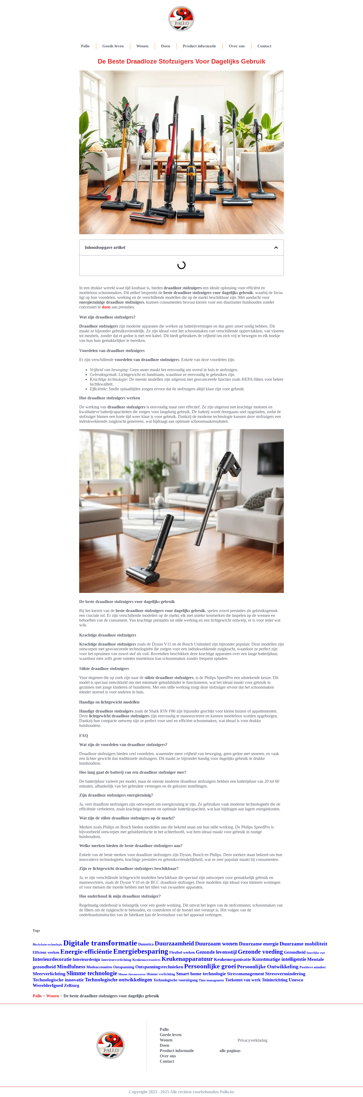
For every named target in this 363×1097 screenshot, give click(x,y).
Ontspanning (123, 967)
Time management (211, 980)
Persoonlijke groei (210, 966)
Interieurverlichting (116, 960)
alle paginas (230, 1050)
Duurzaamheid (174, 943)
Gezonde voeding (260, 951)
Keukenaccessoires (146, 960)
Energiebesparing (140, 951)
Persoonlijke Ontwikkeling (267, 966)
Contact (264, 46)
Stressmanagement (245, 973)
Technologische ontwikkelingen (118, 979)
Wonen (142, 46)
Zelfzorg (71, 985)
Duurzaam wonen (216, 943)
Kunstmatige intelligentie (279, 959)
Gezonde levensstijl (216, 952)
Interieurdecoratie (52, 959)
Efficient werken (46, 952)
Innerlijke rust (316, 952)
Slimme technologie (91, 973)
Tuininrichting (275, 979)
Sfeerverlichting (49, 973)
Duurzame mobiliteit (303, 944)
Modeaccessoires (99, 967)
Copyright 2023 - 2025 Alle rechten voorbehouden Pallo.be (181, 1092)
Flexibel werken (182, 952)
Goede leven (113, 46)
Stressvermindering (285, 973)
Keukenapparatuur (187, 959)
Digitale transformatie (100, 943)
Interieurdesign (86, 959)
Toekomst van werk (243, 980)
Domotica (146, 944)
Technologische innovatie (58, 979)
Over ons (237, 46)
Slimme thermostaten (131, 974)
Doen (165, 46)
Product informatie (199, 46)
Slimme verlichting (160, 974)
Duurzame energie (258, 944)
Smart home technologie (201, 973)
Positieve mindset (312, 967)
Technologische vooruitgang (175, 980)
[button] (276, 247)
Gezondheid (295, 952)
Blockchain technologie (47, 944)
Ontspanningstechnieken (159, 966)
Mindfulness (71, 966)
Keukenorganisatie (232, 959)
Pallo (85, 46)
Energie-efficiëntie (86, 951)
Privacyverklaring (252, 1040)
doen (106, 307)
